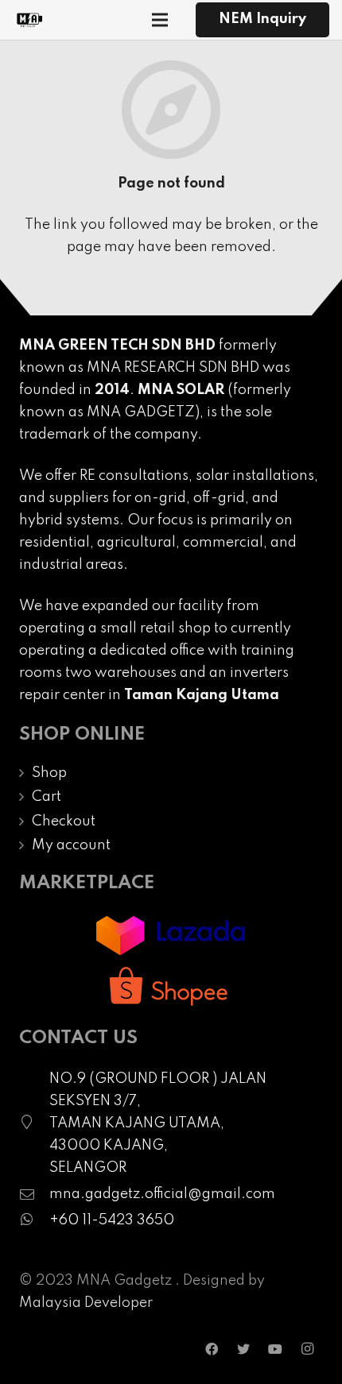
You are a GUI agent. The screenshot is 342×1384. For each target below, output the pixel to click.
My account (71, 845)
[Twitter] (243, 1349)
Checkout (63, 821)
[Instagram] (307, 1349)
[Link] (29, 20)
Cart (46, 797)
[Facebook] (211, 1349)
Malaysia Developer (86, 1303)
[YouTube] (275, 1349)
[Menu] (160, 20)
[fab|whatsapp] (34, 1220)
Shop (49, 773)
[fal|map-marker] (34, 1123)
